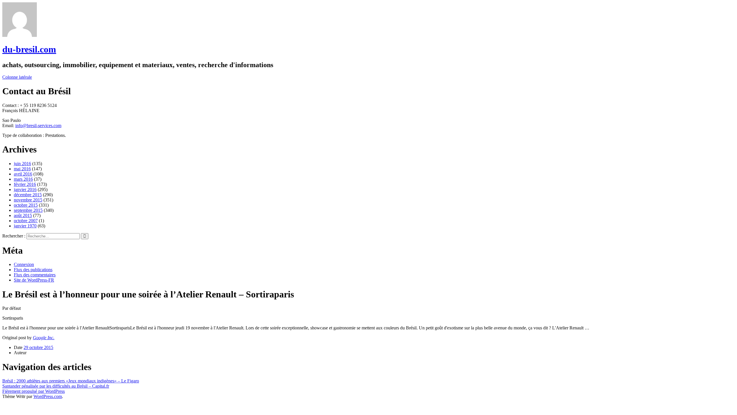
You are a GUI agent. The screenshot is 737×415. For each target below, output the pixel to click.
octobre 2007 (26, 220)
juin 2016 (22, 163)
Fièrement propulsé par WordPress (33, 391)
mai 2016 (22, 168)
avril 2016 (23, 173)
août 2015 (23, 215)
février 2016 (25, 184)
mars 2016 (23, 179)
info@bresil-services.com (38, 125)
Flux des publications (33, 269)
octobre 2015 (26, 205)
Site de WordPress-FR (34, 280)
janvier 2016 (25, 189)
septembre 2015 (28, 210)
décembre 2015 (28, 194)
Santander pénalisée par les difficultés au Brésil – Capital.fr (55, 386)
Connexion (24, 264)
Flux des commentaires (35, 274)
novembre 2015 (28, 199)
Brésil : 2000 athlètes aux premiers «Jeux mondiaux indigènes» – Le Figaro (70, 380)
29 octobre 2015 (38, 347)
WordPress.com (47, 396)
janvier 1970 (25, 225)
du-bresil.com (29, 49)
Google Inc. (43, 337)
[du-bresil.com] (19, 35)
